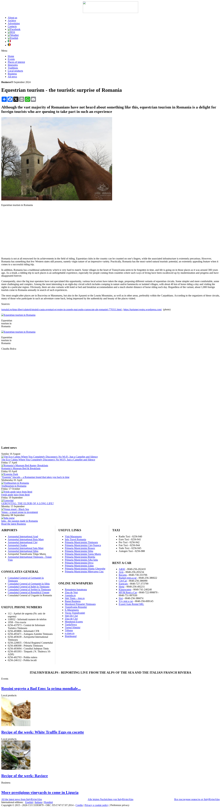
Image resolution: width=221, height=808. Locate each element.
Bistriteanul (71, 636)
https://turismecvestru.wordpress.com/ (142, 309)
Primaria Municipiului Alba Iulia (81, 559)
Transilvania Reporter (76, 607)
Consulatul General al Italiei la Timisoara (28, 586)
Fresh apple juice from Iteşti (15, 494)
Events (11, 59)
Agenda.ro (70, 595)
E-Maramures (72, 610)
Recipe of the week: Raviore (24, 776)
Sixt (121, 598)
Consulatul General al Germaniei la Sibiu (29, 583)
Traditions (13, 67)
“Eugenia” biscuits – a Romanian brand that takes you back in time (35, 477)
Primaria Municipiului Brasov (80, 548)
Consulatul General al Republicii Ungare (28, 592)
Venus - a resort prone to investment (19, 512)
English (29, 802)
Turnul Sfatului (72, 627)
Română (48, 802)
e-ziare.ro (69, 633)
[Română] (9, 45)
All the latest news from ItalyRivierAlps (21, 799)
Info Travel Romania (75, 539)
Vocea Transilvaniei (75, 612)
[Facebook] (14, 29)
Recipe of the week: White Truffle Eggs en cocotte (42, 732)
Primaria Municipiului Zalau (79, 565)
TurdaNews (71, 624)
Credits (79, 805)
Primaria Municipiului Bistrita (80, 557)
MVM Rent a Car (128, 592)
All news (12, 76)
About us (12, 17)
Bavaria (123, 575)
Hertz (121, 586)
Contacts (12, 26)
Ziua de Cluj (71, 618)
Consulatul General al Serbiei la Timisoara (29, 589)
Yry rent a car (126, 601)
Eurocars (123, 583)
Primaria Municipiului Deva (79, 562)
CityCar (123, 580)
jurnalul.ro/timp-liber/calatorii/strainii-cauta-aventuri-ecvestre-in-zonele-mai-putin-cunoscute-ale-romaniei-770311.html (61, 309)
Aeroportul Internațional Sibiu (23, 551)
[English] (13, 38)
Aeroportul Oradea (17, 545)
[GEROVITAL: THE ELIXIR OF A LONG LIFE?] (7, 500)
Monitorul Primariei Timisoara (80, 604)
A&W (122, 569)
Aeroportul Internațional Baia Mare (26, 539)
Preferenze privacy (119, 805)
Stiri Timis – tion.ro (75, 598)
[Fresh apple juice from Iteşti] (16, 491)
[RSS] (11, 32)
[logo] (110, 12)
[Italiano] (9, 41)
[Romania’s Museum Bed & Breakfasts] (24, 465)
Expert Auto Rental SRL (131, 604)
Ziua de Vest (71, 592)
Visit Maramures (73, 536)
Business (12, 73)
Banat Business (73, 601)
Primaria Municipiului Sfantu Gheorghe (85, 568)
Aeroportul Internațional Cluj (22, 542)
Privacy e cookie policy (97, 805)
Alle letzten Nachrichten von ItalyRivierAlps (110, 799)
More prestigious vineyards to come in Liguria (39, 792)
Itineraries (13, 65)
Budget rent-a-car (128, 577)
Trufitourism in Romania (13, 486)
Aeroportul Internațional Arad (23, 536)
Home (11, 56)
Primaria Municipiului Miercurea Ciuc (84, 571)
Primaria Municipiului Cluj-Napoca (83, 545)
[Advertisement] (110, 232)
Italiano (38, 802)
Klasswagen (125, 589)
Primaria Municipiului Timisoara (81, 542)
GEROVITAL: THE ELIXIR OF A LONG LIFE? (27, 503)
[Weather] (13, 35)
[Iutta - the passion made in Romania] (8, 518)
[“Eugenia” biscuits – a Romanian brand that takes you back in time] (9, 474)
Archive (12, 20)
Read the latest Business (13, 523)
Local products (15, 70)
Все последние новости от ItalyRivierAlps (197, 799)
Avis (121, 572)
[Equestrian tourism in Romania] (56, 199)
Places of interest (16, 62)
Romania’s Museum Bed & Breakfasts (20, 468)
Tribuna (69, 630)
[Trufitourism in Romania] (15, 483)
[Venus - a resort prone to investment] (15, 509)
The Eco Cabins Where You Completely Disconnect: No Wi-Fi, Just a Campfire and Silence (48, 459)
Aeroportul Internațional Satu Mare (26, 548)
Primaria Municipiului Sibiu (79, 551)
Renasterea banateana (76, 589)
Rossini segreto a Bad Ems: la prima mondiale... (41, 688)
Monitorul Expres (74, 621)
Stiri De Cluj (71, 615)
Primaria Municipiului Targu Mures (83, 554)
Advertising (14, 23)
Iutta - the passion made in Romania (19, 521)
